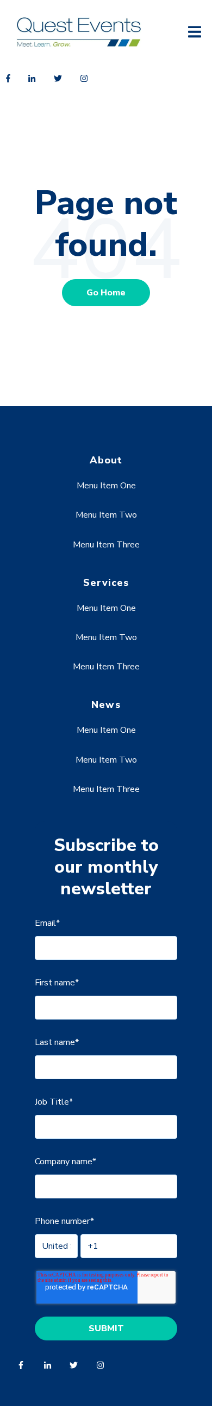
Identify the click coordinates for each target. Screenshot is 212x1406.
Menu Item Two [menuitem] (106, 515)
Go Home (106, 293)
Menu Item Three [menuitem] (106, 545)
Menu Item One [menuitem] (106, 486)
